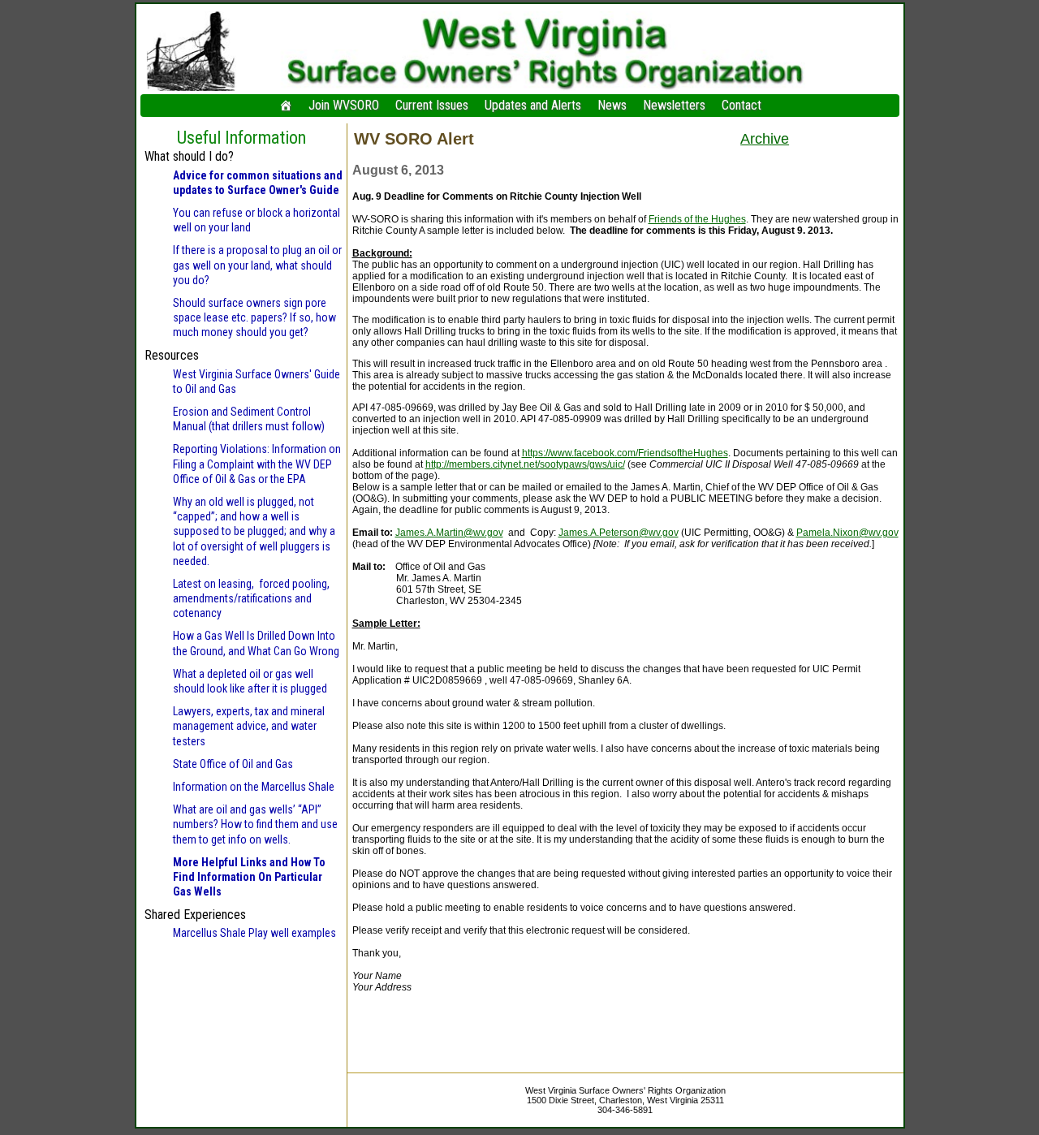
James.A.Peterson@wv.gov (618, 532)
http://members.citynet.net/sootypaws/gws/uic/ (525, 464)
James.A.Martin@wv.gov (449, 532)
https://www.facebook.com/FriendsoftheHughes (625, 453)
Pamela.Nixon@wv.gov (847, 532)
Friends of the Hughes (697, 219)
